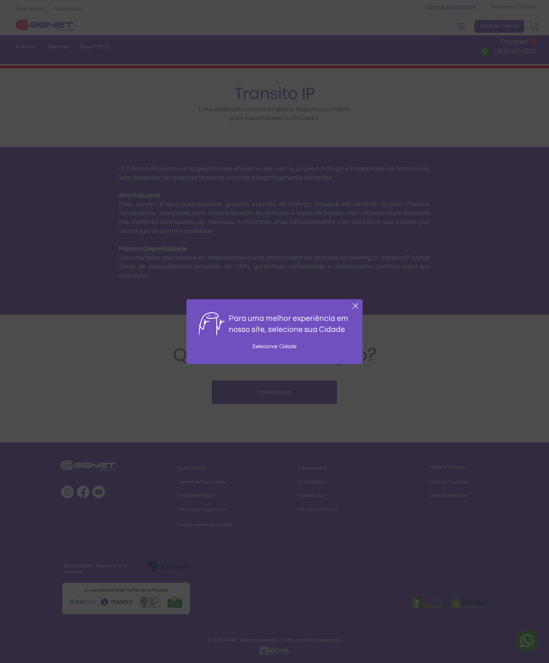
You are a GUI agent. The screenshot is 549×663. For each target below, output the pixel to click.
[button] (355, 306)
